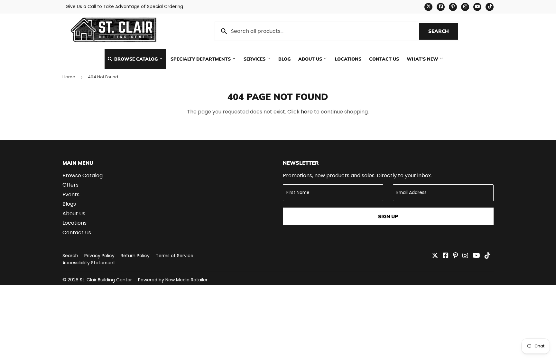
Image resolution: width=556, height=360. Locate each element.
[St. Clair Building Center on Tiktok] (487, 256)
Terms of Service (174, 255)
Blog (284, 59)
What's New (423, 59)
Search (443, 31)
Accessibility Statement (88, 262)
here (307, 111)
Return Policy (135, 255)
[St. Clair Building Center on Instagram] (465, 256)
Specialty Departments (201, 59)
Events (70, 194)
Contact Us (384, 59)
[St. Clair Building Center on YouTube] (476, 256)
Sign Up (388, 216)
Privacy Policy (99, 255)
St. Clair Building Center (106, 280)
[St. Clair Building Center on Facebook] (446, 256)
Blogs (69, 204)
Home (68, 77)
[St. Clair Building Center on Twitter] (435, 256)
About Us (310, 59)
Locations (348, 59)
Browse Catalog (136, 59)
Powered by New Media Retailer (173, 280)
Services (255, 59)
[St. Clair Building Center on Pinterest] (455, 256)
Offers (70, 185)
